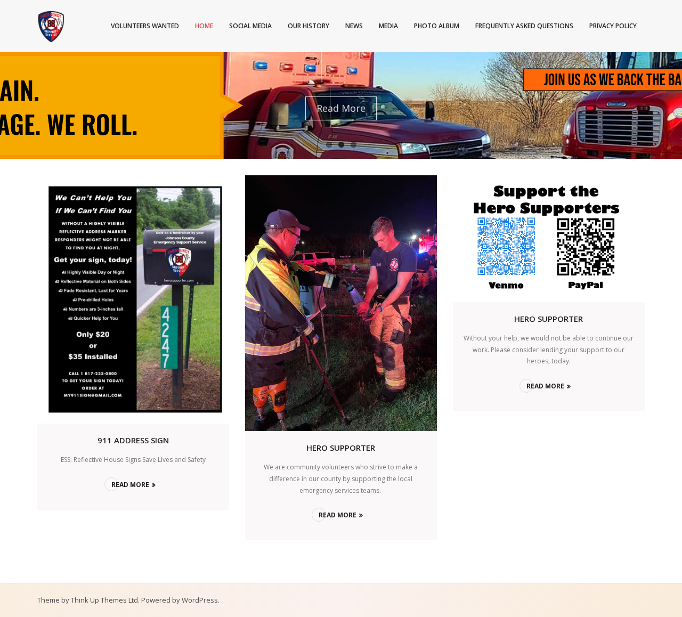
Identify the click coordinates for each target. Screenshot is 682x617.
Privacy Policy (613, 25)
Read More (130, 484)
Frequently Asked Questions (524, 25)
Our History (308, 25)
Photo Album (436, 25)
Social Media (250, 25)
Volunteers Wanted (145, 25)
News (354, 25)
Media (388, 25)
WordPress (200, 600)
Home (204, 25)
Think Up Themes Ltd (104, 600)
